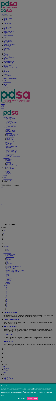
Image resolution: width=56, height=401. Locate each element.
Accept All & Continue (32, 398)
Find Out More (21, 398)
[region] (28, 392)
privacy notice (4, 393)
